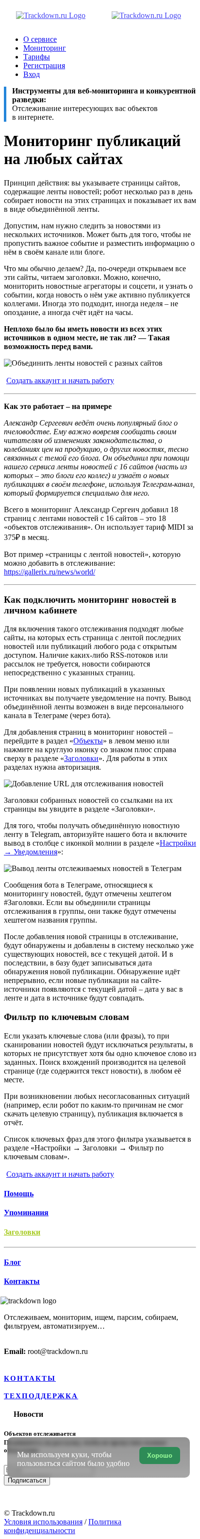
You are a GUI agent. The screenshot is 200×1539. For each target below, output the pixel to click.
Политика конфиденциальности (62, 1526)
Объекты (88, 741)
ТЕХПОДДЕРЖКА (41, 1396)
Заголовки (81, 758)
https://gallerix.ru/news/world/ (49, 572)
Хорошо (159, 1455)
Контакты (22, 1281)
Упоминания (26, 1212)
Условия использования (43, 1522)
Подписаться (27, 1480)
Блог (12, 1262)
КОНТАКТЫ (30, 1378)
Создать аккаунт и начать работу (60, 380)
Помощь (18, 1193)
